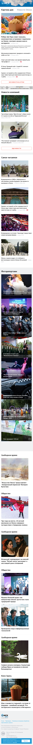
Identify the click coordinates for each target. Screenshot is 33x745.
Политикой (15, 742)
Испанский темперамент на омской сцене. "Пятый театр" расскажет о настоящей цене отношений (14, 561)
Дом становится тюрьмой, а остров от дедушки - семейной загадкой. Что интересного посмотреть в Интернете (16, 705)
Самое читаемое (9, 157)
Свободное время (9, 455)
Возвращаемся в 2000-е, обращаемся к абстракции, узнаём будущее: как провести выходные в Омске (15, 181)
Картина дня (7, 9)
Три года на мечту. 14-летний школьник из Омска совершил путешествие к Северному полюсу (14, 523)
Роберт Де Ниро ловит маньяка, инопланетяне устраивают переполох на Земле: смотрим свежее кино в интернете (16, 40)
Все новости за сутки (16, 82)
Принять (26, 741)
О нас (2, 721)
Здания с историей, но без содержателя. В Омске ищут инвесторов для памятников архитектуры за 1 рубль (16, 74)
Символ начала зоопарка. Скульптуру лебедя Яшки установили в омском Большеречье (15, 667)
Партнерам (8, 721)
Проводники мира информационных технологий (15, 630)
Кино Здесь (6, 675)
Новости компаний (10, 92)
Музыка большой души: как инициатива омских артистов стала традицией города (15, 599)
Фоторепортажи (9, 271)
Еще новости (16, 148)
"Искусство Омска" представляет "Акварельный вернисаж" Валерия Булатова (14, 485)
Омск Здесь (5, 3)
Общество (5, 493)
